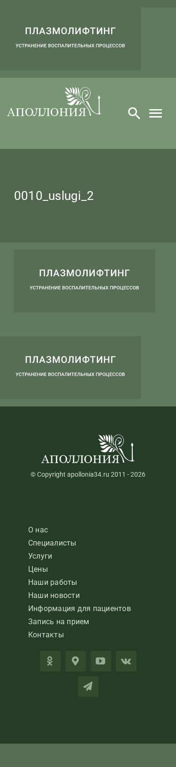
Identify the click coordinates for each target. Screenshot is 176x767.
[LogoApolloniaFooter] (88, 438)
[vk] (126, 661)
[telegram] (88, 686)
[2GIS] (75, 661)
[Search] (134, 113)
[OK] (50, 661)
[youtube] (101, 661)
